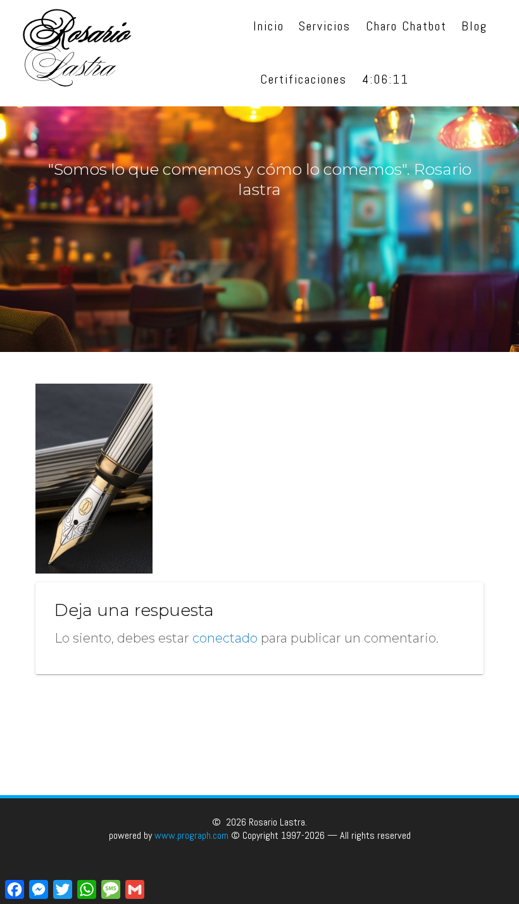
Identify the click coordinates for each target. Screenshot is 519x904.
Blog (474, 26)
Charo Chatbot (406, 26)
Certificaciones (304, 79)
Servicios (325, 26)
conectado (225, 638)
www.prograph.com (191, 835)
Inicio (268, 26)
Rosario (78, 53)
